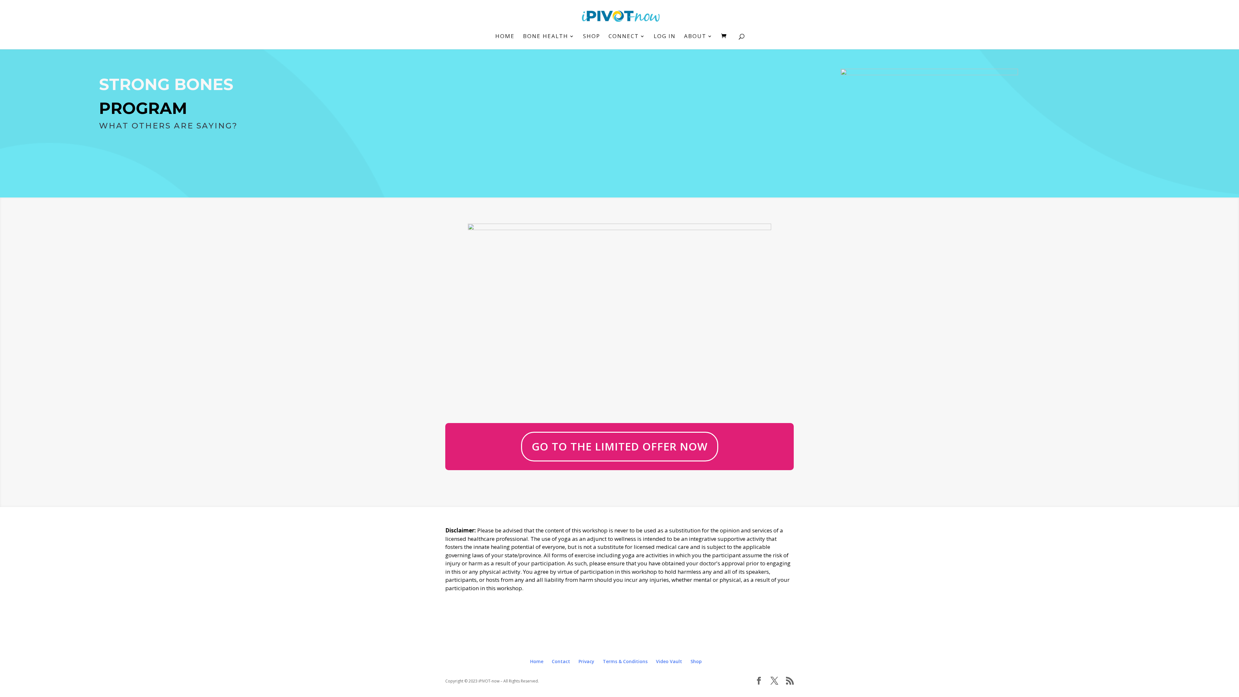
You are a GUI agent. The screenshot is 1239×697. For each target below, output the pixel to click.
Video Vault (669, 661)
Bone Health (545, 37)
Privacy (586, 661)
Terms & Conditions (625, 661)
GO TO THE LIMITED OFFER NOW (620, 446)
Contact (561, 661)
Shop (591, 37)
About (695, 37)
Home (505, 37)
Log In (665, 37)
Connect (624, 37)
